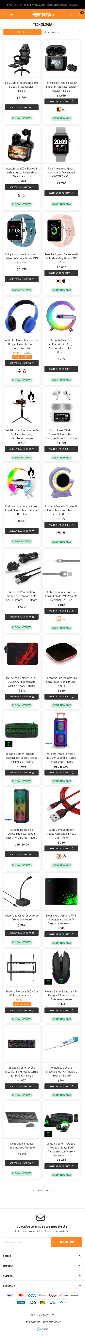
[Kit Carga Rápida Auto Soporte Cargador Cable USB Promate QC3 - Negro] (22, 568)
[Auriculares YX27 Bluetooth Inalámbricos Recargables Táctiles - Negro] (61, 59)
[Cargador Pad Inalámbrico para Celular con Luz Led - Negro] (61, 654)
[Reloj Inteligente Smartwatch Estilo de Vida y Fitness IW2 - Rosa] (61, 230)
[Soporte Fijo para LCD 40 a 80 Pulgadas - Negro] (22, 967)
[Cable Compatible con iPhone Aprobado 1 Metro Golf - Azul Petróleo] (64, 856)
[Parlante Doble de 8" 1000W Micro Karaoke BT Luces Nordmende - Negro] (22, 806)
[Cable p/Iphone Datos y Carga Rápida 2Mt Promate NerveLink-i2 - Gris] (61, 568)
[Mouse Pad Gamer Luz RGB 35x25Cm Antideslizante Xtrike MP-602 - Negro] (22, 654)
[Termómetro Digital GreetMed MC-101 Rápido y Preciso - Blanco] (61, 1043)
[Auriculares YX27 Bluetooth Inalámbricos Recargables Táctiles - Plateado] (64, 109)
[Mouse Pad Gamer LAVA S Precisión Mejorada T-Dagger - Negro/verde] (61, 891)
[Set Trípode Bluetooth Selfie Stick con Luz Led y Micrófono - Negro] (22, 406)
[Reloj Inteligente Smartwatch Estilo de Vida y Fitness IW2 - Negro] (64, 281)
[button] (70, 14)
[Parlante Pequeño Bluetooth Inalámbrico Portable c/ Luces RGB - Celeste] (64, 533)
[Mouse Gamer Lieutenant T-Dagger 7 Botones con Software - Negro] (61, 967)
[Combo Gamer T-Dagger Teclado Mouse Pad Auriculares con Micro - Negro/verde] (61, 1119)
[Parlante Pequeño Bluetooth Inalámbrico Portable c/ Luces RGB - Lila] (61, 482)
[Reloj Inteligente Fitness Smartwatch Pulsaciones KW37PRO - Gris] (61, 144)
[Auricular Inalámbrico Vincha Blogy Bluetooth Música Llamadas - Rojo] (24, 371)
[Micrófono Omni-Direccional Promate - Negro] (22, 891)
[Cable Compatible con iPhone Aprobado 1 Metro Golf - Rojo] (61, 806)
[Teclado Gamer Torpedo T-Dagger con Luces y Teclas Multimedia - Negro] (22, 730)
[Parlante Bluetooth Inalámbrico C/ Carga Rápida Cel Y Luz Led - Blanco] (61, 316)
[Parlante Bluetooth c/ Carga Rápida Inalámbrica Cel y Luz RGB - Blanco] (22, 482)
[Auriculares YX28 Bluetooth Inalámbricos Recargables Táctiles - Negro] (22, 144)
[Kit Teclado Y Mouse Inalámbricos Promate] (22, 1119)
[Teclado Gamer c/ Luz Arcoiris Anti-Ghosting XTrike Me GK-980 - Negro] (22, 1043)
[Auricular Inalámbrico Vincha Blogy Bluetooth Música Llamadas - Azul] (22, 316)
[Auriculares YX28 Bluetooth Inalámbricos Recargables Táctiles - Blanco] (24, 195)
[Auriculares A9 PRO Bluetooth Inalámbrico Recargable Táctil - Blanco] (61, 406)
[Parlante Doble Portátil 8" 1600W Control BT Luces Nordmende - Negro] (61, 730)
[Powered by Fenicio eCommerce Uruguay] (42, 1329)
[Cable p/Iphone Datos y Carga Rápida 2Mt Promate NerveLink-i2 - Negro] (64, 619)
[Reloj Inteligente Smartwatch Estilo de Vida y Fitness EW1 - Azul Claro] (22, 230)
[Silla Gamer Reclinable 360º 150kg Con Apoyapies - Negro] (22, 59)
